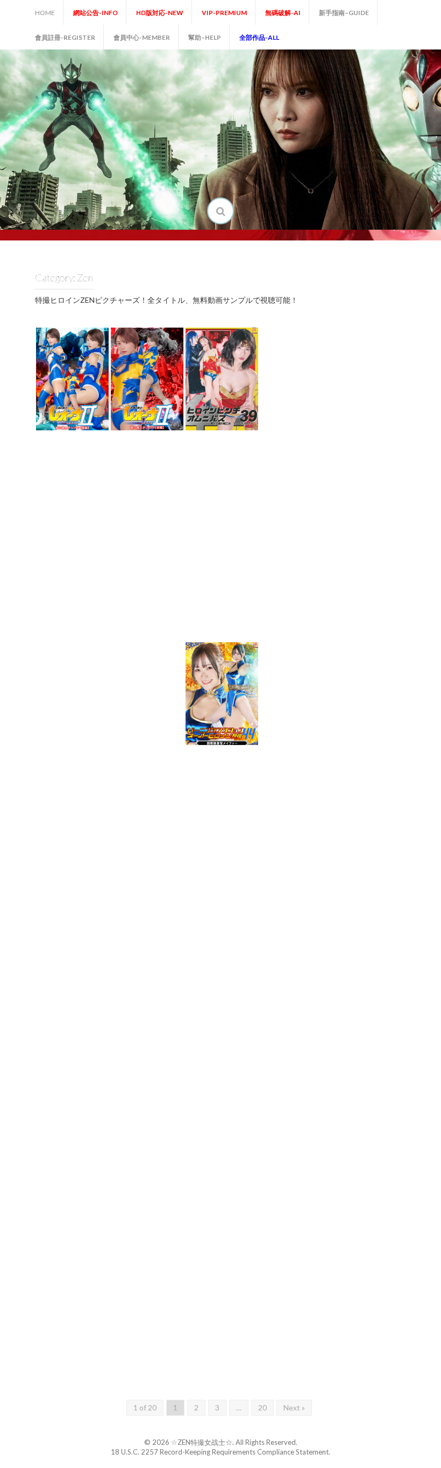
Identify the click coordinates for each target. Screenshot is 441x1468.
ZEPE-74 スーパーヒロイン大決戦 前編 (311, 1249)
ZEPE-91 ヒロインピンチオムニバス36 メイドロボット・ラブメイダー (163, 925)
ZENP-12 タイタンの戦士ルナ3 (87, 519)
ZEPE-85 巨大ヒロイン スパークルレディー (237, 1039)
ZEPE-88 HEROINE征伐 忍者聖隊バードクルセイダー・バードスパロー (385, 925)
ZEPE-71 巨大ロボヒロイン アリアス (161, 1353)
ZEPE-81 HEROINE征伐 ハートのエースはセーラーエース (164, 1140)
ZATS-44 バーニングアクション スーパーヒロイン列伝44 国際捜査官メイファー (237, 715)
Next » (294, 1407)
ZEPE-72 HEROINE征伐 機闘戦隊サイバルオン (86, 1349)
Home (45, 13)
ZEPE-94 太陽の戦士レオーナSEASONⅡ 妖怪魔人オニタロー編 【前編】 (312, 820)
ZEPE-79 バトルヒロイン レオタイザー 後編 (311, 1144)
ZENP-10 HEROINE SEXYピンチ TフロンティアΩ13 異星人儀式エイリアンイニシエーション (236, 496)
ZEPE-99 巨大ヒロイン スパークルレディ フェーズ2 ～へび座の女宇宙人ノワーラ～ (311, 711)
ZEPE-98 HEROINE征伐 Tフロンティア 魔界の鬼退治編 (386, 720)
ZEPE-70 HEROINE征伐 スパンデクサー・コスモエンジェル (235, 1344)
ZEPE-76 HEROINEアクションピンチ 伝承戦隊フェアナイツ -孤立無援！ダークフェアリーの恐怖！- (163, 1231)
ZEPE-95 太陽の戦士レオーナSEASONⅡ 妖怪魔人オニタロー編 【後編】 (237, 820)
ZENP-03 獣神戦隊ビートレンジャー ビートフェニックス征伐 (386, 615)
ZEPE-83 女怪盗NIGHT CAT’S (386, 1043)
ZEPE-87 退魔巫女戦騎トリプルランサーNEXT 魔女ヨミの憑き (89, 1035)
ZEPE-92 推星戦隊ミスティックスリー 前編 (87, 934)
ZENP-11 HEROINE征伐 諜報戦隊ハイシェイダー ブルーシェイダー (164, 505)
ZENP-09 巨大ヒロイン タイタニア (312, 514)
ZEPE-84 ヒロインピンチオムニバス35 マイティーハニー (312, 1035)
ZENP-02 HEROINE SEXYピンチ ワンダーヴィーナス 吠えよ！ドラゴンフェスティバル (87, 711)
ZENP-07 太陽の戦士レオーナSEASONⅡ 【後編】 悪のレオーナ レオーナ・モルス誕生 (87, 606)
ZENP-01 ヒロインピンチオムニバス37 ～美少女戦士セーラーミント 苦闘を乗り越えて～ (163, 711)
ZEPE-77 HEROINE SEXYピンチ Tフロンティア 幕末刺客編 (87, 1240)
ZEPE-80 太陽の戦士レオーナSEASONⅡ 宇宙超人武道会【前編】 (237, 1135)
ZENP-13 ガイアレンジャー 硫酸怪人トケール (312, 409)
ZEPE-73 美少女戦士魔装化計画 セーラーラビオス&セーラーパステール (386, 1240)
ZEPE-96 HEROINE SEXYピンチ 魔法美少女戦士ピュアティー (162, 820)
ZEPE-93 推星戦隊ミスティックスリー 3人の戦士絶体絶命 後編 (386, 825)
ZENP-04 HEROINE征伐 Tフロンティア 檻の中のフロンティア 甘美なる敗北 (312, 606)
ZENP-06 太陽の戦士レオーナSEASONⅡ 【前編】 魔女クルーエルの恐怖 (162, 610)
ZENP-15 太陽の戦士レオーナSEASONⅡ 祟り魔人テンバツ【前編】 (163, 400)
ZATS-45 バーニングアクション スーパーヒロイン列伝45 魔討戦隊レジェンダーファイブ (386, 397)
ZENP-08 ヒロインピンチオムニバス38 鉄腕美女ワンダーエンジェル (386, 505)
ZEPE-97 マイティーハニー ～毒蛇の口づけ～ (87, 829)
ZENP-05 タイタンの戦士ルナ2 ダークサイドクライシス (237, 615)
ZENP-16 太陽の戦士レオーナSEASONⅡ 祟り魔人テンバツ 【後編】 (88, 400)
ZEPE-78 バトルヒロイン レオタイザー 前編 (386, 1144)
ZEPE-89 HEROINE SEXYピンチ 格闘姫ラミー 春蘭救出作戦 (311, 925)
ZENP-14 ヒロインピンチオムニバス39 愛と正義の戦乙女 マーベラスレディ (237, 400)
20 (262, 1407)
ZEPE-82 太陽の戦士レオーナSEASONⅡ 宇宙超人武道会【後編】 (88, 1135)
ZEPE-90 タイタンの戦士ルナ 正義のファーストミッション (237, 930)
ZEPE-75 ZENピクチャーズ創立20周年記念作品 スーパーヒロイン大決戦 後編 (237, 1240)
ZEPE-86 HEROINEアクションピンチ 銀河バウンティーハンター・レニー (163, 1030)
